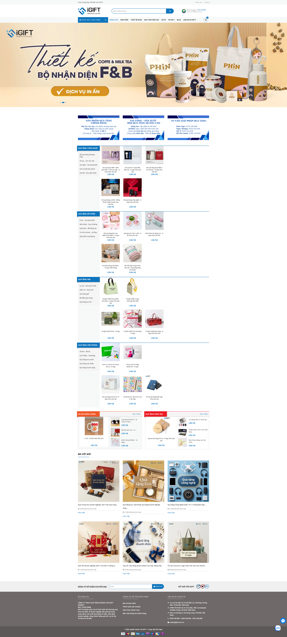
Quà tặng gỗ (84, 294)
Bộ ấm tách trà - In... (129, 430)
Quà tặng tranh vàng (87, 367)
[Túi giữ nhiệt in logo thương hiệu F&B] (132, 286)
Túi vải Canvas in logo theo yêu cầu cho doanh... (187, 566)
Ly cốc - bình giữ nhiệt (88, 286)
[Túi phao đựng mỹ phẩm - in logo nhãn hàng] (110, 253)
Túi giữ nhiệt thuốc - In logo (111, 331)
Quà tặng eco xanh (87, 359)
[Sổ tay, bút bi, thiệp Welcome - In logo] (132, 352)
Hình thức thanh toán (131, 610)
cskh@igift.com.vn (177, 622)
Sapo (160, 629)
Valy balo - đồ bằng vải (88, 228)
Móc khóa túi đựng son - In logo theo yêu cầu (154, 234)
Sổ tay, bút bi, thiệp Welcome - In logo (132, 365)
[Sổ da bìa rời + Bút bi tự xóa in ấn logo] (132, 384)
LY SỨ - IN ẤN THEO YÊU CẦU (93, 439)
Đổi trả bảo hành (129, 603)
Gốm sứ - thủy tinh (87, 290)
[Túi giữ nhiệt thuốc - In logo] (110, 319)
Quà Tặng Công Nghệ (87, 148)
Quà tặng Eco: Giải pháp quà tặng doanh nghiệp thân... (141, 506)
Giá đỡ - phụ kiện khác (88, 173)
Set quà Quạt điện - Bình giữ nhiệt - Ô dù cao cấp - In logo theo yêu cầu (111, 170)
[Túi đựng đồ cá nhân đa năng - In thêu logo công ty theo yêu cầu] (183, 422)
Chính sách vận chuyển (131, 607)
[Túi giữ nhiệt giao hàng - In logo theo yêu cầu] (154, 319)
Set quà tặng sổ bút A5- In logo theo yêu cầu (110, 398)
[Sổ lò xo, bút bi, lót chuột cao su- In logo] (110, 352)
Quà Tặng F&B (84, 279)
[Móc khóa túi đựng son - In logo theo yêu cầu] (154, 221)
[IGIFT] (89, 11)
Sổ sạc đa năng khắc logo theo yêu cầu (154, 398)
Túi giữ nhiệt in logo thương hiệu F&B (132, 300)
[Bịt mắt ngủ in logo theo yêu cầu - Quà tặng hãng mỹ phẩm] (132, 253)
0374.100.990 (197, 618)
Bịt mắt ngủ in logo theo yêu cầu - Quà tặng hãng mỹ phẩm (132, 268)
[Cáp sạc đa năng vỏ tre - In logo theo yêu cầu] (161, 426)
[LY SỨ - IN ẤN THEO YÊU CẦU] (94, 426)
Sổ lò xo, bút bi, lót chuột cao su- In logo (110, 365)
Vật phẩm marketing (87, 236)
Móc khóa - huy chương (88, 224)
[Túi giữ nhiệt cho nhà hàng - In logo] (132, 319)
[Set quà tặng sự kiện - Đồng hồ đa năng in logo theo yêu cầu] (110, 187)
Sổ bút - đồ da (85, 351)
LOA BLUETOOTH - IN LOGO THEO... (129, 421)
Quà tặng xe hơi (86, 302)
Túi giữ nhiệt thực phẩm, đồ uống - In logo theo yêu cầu (111, 301)
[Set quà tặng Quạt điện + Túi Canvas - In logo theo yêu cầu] (154, 155)
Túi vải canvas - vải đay (88, 232)
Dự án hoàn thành (87, 414)
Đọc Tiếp (82, 513)
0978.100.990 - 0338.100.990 (180, 618)
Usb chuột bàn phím (87, 169)
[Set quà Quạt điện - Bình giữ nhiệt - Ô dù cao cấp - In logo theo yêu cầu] (110, 155)
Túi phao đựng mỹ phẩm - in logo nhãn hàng (110, 267)
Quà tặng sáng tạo (154, 414)
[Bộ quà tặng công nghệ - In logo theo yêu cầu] (132, 187)
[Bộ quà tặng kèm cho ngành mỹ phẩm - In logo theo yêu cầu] (110, 221)
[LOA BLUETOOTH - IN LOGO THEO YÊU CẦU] (115, 422)
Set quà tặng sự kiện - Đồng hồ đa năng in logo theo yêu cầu (111, 202)
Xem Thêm (136, 414)
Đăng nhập (198, 2)
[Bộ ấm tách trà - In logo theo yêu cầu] (115, 432)
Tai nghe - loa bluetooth (88, 165)
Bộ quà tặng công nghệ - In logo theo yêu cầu (132, 201)
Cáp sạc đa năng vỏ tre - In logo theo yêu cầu (161, 440)
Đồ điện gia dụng (86, 298)
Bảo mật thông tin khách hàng (134, 613)
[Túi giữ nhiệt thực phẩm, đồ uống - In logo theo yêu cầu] (110, 286)
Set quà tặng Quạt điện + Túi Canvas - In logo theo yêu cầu (154, 170)
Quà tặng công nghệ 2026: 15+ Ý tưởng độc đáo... (187, 505)
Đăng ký (207, 2)
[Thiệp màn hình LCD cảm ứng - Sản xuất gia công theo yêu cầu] (183, 432)
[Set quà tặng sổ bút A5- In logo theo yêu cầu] (110, 384)
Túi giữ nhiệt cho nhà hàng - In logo (132, 332)
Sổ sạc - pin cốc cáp (87, 161)
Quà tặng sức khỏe (87, 363)
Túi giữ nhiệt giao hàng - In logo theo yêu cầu (154, 332)
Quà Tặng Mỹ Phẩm (86, 214)
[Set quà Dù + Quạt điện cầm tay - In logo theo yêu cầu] (132, 155)
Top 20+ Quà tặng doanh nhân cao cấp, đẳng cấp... (143, 566)
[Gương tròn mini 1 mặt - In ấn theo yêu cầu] (132, 221)
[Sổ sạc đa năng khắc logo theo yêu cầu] (154, 384)
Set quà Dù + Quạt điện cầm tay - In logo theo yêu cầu (132, 170)
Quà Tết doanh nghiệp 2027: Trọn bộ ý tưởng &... (97, 566)
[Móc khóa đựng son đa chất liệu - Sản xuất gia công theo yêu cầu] (183, 442)
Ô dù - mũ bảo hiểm (87, 220)
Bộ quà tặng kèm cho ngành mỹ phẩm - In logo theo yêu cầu (110, 235)
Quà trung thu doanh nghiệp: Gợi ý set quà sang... (98, 505)
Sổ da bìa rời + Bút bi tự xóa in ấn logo (132, 398)
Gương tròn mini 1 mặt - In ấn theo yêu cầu (132, 234)
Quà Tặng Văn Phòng (87, 345)
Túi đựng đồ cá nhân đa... (198, 420)
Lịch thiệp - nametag (87, 355)
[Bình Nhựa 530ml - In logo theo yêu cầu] (115, 442)
